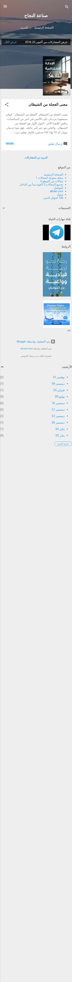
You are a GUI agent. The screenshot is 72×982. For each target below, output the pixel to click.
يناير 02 (60, 429)
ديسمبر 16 (58, 403)
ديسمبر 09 (58, 383)
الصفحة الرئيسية (44, 27)
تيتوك (60, 194)
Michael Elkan (26, 348)
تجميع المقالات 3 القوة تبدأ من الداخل (41, 184)
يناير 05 (60, 435)
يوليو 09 (60, 396)
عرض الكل (10, 42)
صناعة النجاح (36, 15)
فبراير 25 (59, 390)
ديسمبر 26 (58, 422)
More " (9, 143)
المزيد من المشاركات (36, 157)
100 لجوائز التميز (53, 198)
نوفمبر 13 (59, 377)
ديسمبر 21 (58, 409)
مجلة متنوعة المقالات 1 (49, 178)
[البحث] (67, 7)
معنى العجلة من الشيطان (48, 104)
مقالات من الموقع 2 (51, 181)
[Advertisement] (36, 485)
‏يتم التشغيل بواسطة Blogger (34, 341)
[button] (6, 105)
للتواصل (58, 188)
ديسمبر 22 (58, 416)
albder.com (56, 191)
